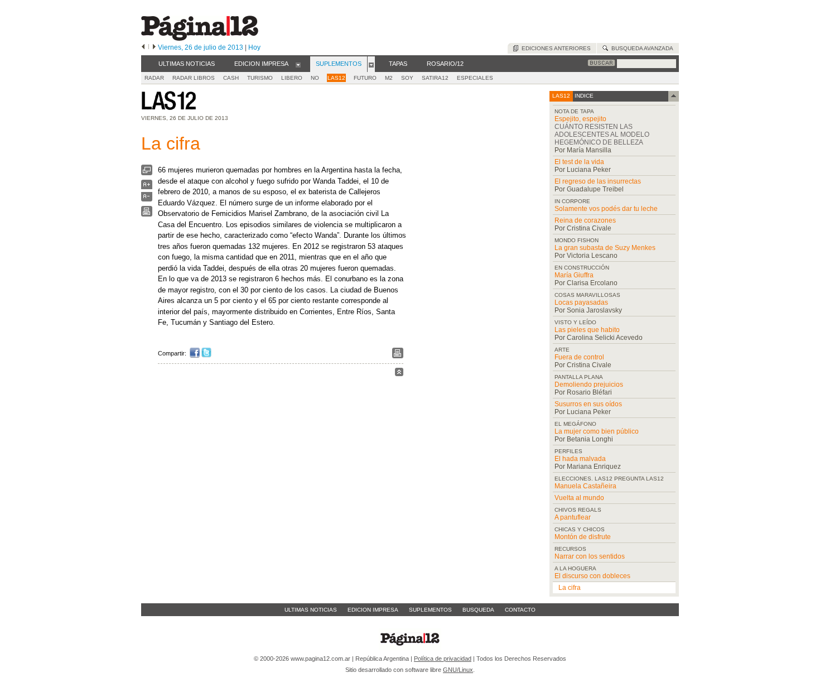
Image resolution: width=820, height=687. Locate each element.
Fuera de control (579, 357)
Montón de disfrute (582, 537)
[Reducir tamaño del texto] (146, 199)
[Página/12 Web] (199, 38)
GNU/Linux (458, 669)
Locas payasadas (581, 302)
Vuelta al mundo (579, 498)
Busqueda (478, 610)
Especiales (475, 78)
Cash (231, 78)
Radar (154, 78)
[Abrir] (298, 64)
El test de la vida (579, 162)
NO (315, 78)
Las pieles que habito (587, 330)
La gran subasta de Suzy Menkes (604, 248)
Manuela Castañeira (585, 486)
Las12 (336, 78)
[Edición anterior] (143, 47)
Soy (407, 78)
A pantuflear (572, 517)
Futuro (365, 78)
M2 (389, 78)
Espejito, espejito (580, 119)
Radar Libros (193, 78)
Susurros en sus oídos (588, 404)
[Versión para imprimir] (146, 214)
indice (583, 96)
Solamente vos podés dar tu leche (606, 209)
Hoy (254, 47)
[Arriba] (399, 373)
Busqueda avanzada (640, 48)
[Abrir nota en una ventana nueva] (146, 173)
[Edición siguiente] (154, 47)
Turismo (260, 78)
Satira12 (435, 78)
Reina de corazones (585, 220)
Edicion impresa (373, 610)
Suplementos (430, 610)
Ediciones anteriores (554, 48)
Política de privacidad (442, 658)
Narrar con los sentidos (589, 556)
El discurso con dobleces (592, 576)
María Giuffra (574, 275)
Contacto (520, 610)
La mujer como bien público (596, 431)
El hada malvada (580, 459)
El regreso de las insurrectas (597, 181)
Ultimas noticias (310, 610)
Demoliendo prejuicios (588, 384)
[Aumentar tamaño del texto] (146, 187)
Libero (291, 78)
